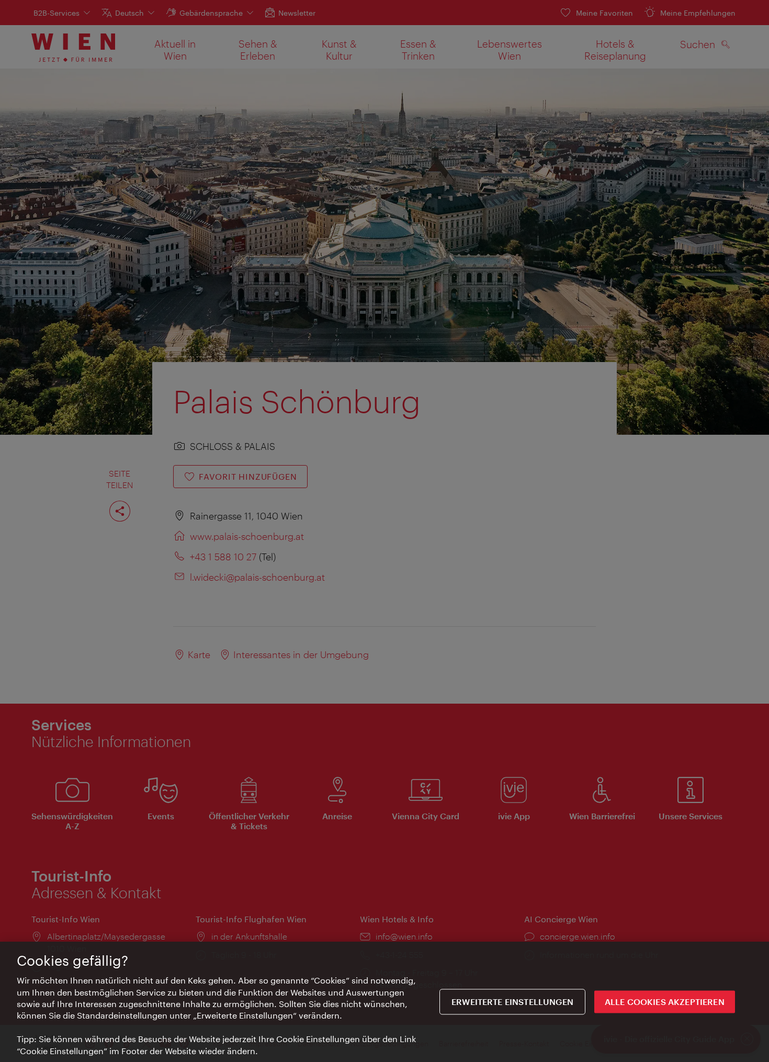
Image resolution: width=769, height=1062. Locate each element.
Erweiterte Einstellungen (512, 1002)
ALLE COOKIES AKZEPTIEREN (665, 1002)
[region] (384, 1002)
